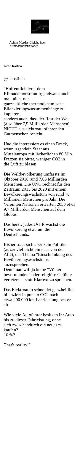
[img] (40, 27)
